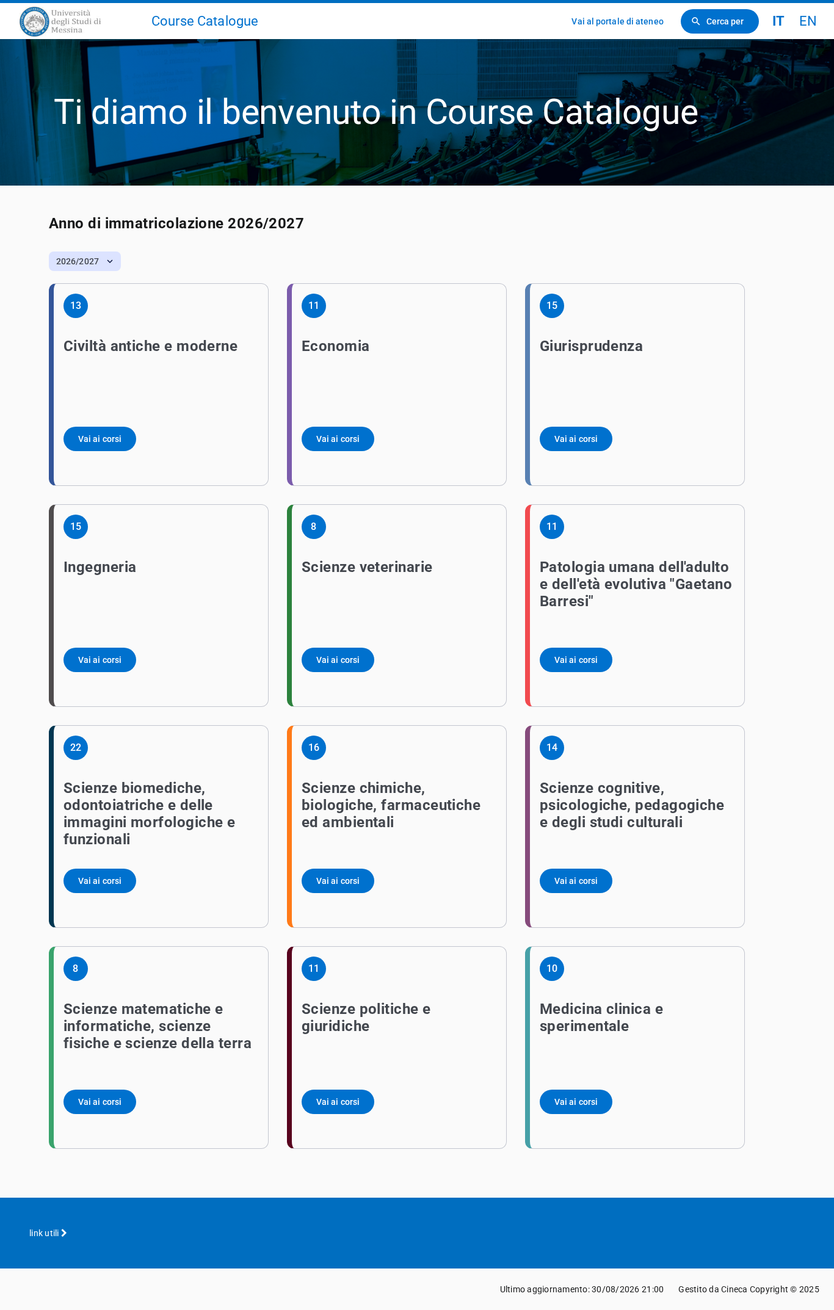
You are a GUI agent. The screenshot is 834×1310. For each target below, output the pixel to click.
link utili (45, 1233)
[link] (81, 21)
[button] (85, 261)
